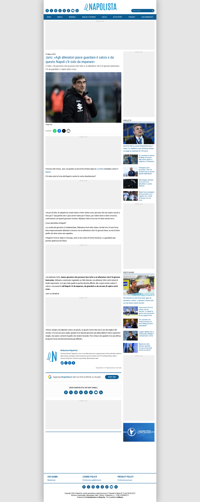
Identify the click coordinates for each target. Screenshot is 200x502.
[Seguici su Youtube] (72, 11)
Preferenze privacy (125, 480)
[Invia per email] (68, 131)
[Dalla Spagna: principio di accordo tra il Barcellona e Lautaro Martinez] (130, 184)
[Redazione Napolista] (52, 356)
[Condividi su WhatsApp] (55, 131)
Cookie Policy (90, 476)
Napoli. (48, 172)
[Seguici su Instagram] (55, 11)
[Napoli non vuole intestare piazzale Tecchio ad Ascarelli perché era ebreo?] (130, 348)
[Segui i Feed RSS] (77, 11)
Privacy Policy (126, 476)
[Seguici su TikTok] (68, 11)
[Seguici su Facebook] (47, 11)
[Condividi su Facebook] (59, 131)
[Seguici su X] (51, 11)
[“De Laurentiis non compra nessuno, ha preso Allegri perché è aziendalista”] (130, 324)
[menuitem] (49, 17)
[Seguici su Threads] (64, 11)
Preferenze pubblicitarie (92, 480)
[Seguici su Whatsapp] (60, 11)
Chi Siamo (53, 476)
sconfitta (100, 169)
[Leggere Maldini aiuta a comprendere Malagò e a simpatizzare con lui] (130, 336)
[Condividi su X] (64, 131)
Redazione (51, 480)
